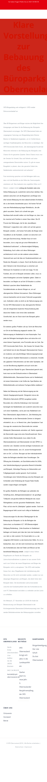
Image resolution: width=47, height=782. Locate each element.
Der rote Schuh (36, 651)
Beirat (5, 720)
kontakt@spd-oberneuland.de (11, 675)
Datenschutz (19, 747)
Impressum (28, 747)
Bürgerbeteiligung (38, 645)
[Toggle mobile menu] (43, 15)
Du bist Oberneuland (38, 658)
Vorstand (6, 717)
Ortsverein (7, 713)
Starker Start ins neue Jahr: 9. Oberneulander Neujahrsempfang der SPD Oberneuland (23, 685)
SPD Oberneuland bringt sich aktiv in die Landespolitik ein (23, 657)
